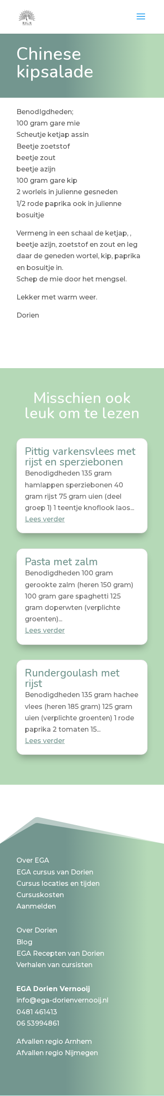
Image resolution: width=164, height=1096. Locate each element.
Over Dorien (36, 930)
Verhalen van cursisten (54, 965)
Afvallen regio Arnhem (54, 1041)
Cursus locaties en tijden (58, 883)
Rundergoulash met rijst (72, 678)
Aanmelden (36, 906)
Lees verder (45, 519)
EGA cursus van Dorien (54, 872)
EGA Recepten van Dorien (60, 953)
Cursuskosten (40, 895)
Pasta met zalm (61, 562)
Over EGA (32, 860)
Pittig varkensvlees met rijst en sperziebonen (80, 456)
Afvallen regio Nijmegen (57, 1053)
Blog (24, 942)
